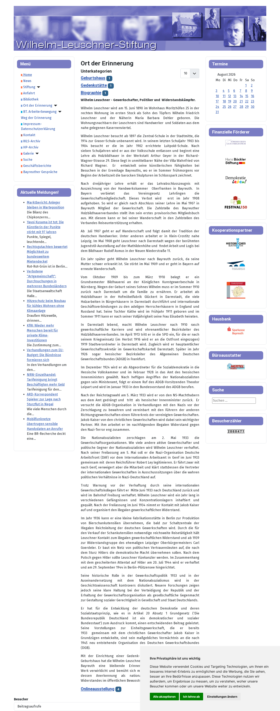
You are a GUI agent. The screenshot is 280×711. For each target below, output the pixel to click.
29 (247, 107)
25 (224, 107)
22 (246, 101)
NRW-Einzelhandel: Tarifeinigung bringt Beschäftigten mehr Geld (46, 379)
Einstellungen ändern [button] (222, 696)
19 (229, 101)
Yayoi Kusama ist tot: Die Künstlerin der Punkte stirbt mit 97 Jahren (45, 227)
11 (224, 96)
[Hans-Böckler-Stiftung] (235, 161)
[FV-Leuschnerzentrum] (235, 143)
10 (217, 96)
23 (252, 101)
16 (252, 96)
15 (246, 96)
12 (229, 96)
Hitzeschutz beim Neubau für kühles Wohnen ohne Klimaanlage (46, 306)
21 (241, 101)
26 (229, 107)
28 (241, 107)
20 (235, 101)
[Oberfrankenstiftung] (236, 179)
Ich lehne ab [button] (191, 696)
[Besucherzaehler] (236, 431)
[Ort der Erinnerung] (54, 105)
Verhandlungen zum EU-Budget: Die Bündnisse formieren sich (45, 355)
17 (217, 101)
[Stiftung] (37, 87)
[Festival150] (236, 202)
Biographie (91, 92)
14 (241, 96)
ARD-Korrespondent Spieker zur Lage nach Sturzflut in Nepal (44, 399)
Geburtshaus (93, 77)
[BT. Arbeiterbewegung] (59, 112)
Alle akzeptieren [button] (164, 696)
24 (217, 107)
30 (252, 107)
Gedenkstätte (94, 85)
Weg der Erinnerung (36, 118)
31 (217, 112)
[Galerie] (36, 153)
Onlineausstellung (97, 688)
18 (224, 101)
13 (234, 96)
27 (235, 107)
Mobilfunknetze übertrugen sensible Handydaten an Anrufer (45, 424)
